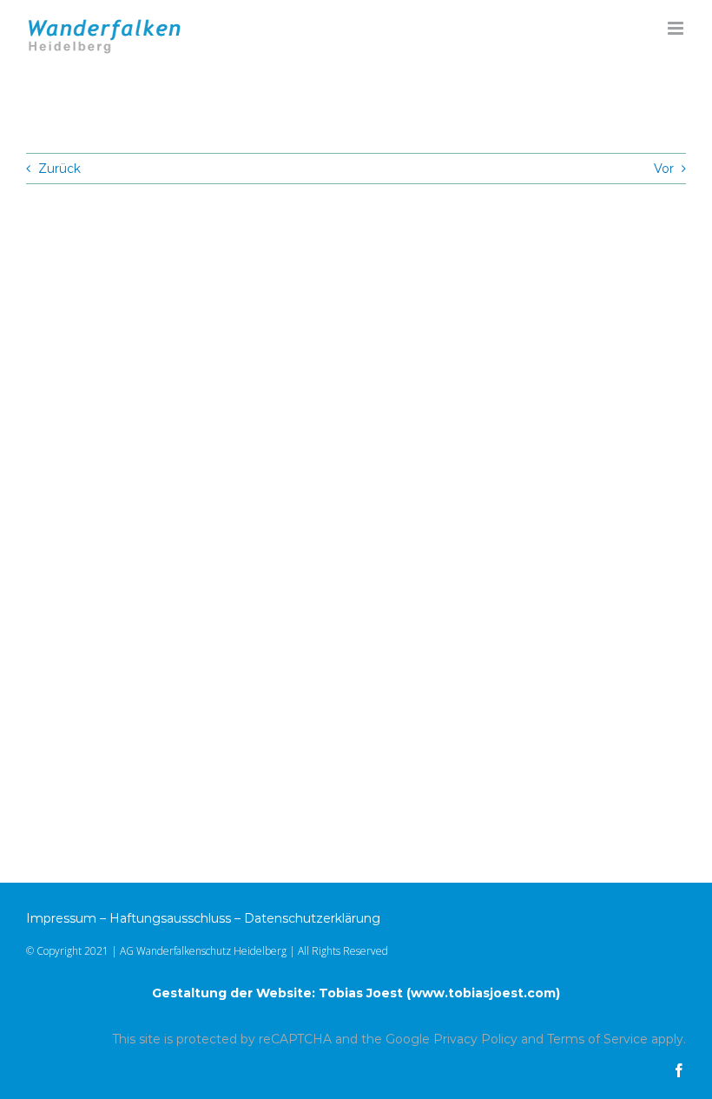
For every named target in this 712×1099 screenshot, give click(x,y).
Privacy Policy (475, 1039)
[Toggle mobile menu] (677, 28)
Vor (664, 168)
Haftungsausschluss (170, 918)
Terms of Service (597, 1039)
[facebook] (679, 1070)
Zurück (59, 168)
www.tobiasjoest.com (483, 993)
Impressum (61, 918)
